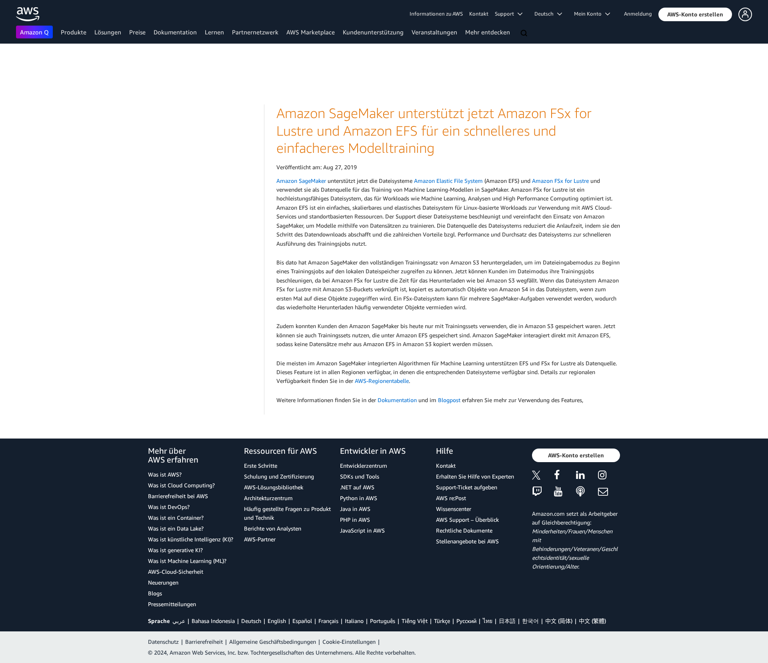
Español (302, 620)
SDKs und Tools (359, 476)
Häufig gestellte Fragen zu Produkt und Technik (287, 513)
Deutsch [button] (545, 13)
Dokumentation (175, 32)
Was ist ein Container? (176, 517)
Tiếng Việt (415, 620)
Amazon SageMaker (301, 180)
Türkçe (442, 620)
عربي (178, 620)
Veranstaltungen (434, 32)
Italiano (354, 620)
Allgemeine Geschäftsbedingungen (272, 641)
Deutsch (251, 620)
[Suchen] (524, 33)
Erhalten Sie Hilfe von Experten (475, 476)
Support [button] (506, 13)
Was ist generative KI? (175, 550)
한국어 (530, 620)
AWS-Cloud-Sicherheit (175, 571)
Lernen (214, 32)
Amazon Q (34, 32)
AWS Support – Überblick (467, 519)
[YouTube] (565, 492)
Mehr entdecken (487, 32)
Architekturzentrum (268, 498)
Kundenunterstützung (373, 32)
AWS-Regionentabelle (382, 380)
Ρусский (466, 620)
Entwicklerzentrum (363, 465)
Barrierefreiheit (204, 641)
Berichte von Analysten (272, 528)
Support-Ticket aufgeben (466, 487)
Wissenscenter (453, 508)
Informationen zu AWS (436, 13)
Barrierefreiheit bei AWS (178, 496)
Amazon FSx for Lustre (560, 180)
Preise (137, 32)
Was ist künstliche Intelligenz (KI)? (190, 539)
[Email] (609, 492)
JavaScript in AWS (362, 530)
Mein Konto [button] (589, 13)
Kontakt (478, 13)
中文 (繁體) (592, 620)
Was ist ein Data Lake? (176, 528)
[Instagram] (609, 476)
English (277, 620)
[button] (695, 14)
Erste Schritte (260, 465)
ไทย (487, 620)
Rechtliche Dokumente (464, 530)
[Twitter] (543, 476)
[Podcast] (587, 492)
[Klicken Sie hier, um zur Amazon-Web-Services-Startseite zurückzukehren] (28, 14)
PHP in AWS (355, 519)
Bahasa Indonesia (213, 620)
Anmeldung (638, 13)
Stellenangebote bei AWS (467, 541)
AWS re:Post (451, 498)
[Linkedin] (587, 476)
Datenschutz (163, 641)
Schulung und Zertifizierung (279, 476)
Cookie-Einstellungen (349, 641)
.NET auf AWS (357, 487)
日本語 (507, 620)
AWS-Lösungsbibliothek (273, 487)
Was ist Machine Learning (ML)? (187, 560)
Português (382, 620)
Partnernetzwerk (255, 32)
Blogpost (449, 400)
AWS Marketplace (310, 32)
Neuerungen (163, 582)
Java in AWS (355, 508)
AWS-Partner (260, 539)
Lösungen (107, 32)
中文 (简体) (558, 620)
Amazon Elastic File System (448, 180)
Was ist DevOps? (169, 506)
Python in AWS (358, 498)
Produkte (73, 32)
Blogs (155, 593)
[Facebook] (565, 476)
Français (328, 620)
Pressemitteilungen (172, 604)
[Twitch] (543, 492)
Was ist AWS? (165, 474)
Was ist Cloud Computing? (181, 485)
